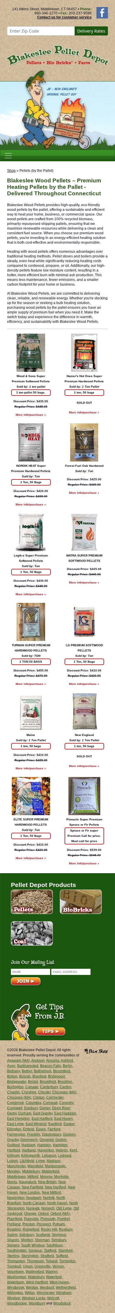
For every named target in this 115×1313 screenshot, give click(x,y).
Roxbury (65, 1229)
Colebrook (15, 1103)
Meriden (13, 1171)
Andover (38, 1060)
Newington (15, 1198)
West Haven (59, 1282)
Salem (12, 1235)
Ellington (14, 1129)
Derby (12, 1113)
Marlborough (55, 1166)
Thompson (35, 1261)
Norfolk (49, 1198)
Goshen (69, 1134)
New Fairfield (32, 1187)
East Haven (63, 1119)
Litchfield (27, 1161)
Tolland (52, 1261)
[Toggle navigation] (8, 155)
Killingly (13, 1155)
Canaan (31, 1087)
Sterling (13, 1256)
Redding (14, 1229)
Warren (52, 1272)
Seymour (59, 1235)
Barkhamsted (27, 1066)
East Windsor (36, 1124)
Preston (28, 1224)
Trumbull (14, 1266)
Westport (47, 1287)
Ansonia (52, 1060)
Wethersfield (66, 1287)
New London (29, 1192)
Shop (11, 171)
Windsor (13, 1298)
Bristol (33, 1082)
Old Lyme (64, 1208)
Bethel (27, 1071)
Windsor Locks (33, 1298)
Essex (41, 1129)
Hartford (13, 1150)
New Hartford (55, 1187)
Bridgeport (56, 1076)
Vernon (58, 1266)
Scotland (43, 1235)
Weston (32, 1287)
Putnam (58, 1224)
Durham (24, 1113)
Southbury (54, 1245)
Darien (45, 1108)
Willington (15, 1293)
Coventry (66, 1103)
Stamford (65, 1250)
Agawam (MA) (18, 1060)
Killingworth (30, 1155)
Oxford (43, 1214)
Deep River (61, 1108)
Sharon (13, 1240)
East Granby (42, 1113)
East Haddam (65, 1113)
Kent (73, 1150)
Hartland (29, 1150)
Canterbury (49, 1087)
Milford (32, 1177)
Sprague (35, 1250)
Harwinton (45, 1150)
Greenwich (29, 1140)
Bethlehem (42, 1071)
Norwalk (33, 1208)
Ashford (67, 1060)
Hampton (60, 1145)
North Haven (57, 1203)
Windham (63, 1293)
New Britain (47, 1182)
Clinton (39, 1097)
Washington (16, 1277)
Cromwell (14, 1108)
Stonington (30, 1256)
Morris (12, 1182)
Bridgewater (16, 1082)
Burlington (15, 1087)
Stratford (47, 1256)
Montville (61, 1177)
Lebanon (49, 1155)
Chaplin (13, 1092)
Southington (17, 1250)
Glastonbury (51, 1134)
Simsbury (58, 1240)
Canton (65, 1087)
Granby (13, 1140)
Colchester (54, 1097)
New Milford (51, 1192)
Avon (11, 1066)
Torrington (67, 1261)
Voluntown (15, 1272)
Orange (30, 1214)
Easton (69, 1124)
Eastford (55, 1124)
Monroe (46, 1177)
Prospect (44, 1224)
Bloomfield (61, 1071)
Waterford (54, 1277)
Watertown (15, 1282)
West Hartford (37, 1282)
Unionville (42, 1266)
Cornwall (50, 1103)
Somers (13, 1245)
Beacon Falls (50, 1066)
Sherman (42, 1240)
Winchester (45, 1293)
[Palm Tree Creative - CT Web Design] (96, 1050)
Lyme (40, 1161)
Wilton (30, 1293)
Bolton (12, 1076)
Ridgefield (31, 1229)
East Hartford (42, 1119)
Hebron (62, 1150)
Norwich (48, 1208)
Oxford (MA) (60, 1214)
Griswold (47, 1140)
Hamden (44, 1145)
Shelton (27, 1240)
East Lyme (15, 1124)
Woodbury (37, 1303)
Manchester (16, 1166)
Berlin (67, 1066)
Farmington (16, 1134)
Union (28, 1266)
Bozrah (25, 1076)
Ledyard (64, 1155)
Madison (53, 1161)
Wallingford (35, 1272)
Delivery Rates (91, 31)
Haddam (28, 1145)
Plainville (31, 1219)
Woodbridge (17, 1303)
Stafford (50, 1250)
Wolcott (53, 1298)
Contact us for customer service (64, 17)
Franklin (33, 1134)
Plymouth (47, 1219)
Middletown (16, 1177)
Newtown (33, 1198)
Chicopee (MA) (64, 1092)
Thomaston (16, 1261)
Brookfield (48, 1082)
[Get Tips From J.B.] (38, 1021)
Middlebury (31, 1171)
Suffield (62, 1256)
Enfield (28, 1129)
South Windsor (33, 1245)
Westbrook (15, 1287)
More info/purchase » (31, 414)
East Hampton (18, 1119)
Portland (14, 1224)
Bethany (13, 1071)
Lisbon (12, 1161)
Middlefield (50, 1171)
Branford (39, 1076)
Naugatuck (27, 1182)
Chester (44, 1092)
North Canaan (34, 1203)
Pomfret (63, 1219)
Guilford (13, 1145)
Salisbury (26, 1235)
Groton (60, 1140)
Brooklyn (65, 1082)
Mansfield (35, 1166)
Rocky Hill (49, 1229)
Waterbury (36, 1277)
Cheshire (29, 1092)
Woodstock (62, 1303)
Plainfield (14, 1219)
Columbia (33, 1103)
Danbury (31, 1108)
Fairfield (53, 1129)
